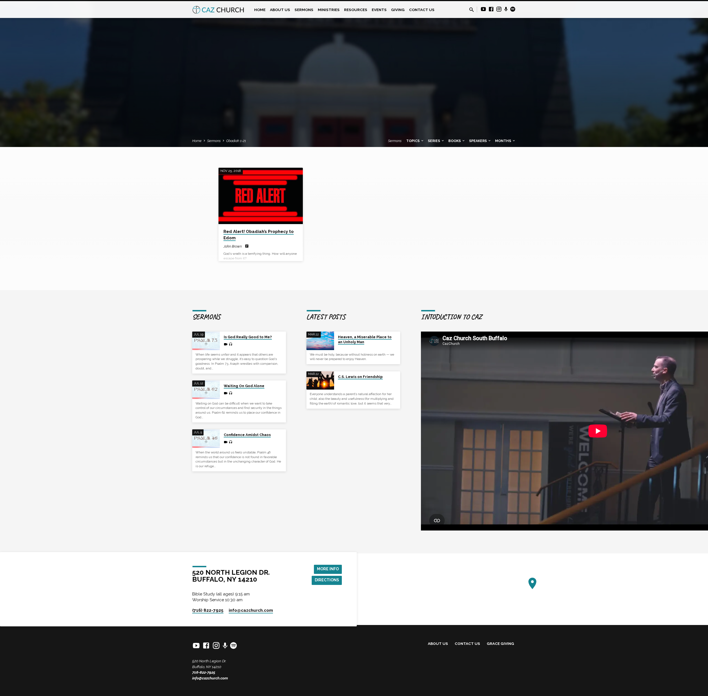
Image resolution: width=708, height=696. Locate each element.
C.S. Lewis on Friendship (360, 377)
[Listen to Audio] (230, 344)
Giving (398, 9)
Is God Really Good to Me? (248, 337)
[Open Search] (471, 9)
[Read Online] (247, 246)
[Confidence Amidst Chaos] (206, 438)
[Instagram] (499, 9)
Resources (355, 9)
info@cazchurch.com (210, 678)
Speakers (478, 141)
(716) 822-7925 (207, 610)
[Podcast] (506, 9)
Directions (327, 580)
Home (260, 9)
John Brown (232, 246)
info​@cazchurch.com (251, 610)
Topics (413, 141)
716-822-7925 (203, 672)
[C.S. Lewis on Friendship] (320, 380)
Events (379, 9)
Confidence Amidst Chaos (247, 435)
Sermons (304, 9)
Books (455, 141)
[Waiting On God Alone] (206, 389)
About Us (280, 9)
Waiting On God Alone (244, 386)
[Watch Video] (225, 344)
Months (503, 141)
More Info (328, 569)
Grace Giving (500, 643)
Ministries (329, 9)
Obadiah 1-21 (236, 141)
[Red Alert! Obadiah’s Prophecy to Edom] (260, 196)
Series (434, 141)
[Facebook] (491, 9)
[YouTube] (483, 9)
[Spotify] (513, 9)
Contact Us (421, 9)
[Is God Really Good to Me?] (206, 341)
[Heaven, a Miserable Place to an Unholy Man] (320, 341)
